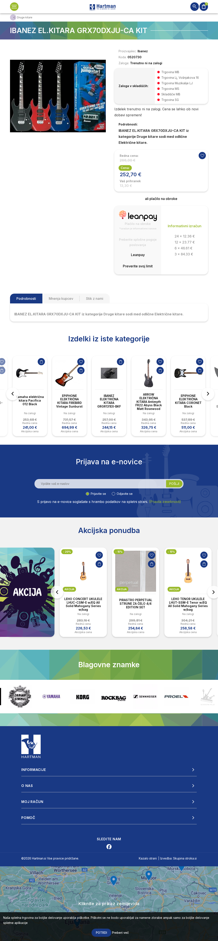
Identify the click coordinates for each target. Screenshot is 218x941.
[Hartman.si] (31, 746)
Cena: (125, 168)
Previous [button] (12, 393)
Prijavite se (98, 493)
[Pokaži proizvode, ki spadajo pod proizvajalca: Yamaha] (19, 696)
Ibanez (143, 51)
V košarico (41, 361)
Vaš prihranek (130, 181)
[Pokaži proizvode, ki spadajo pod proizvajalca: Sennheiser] (113, 696)
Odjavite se (125, 493)
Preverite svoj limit (138, 266)
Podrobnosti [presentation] (26, 298)
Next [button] (208, 393)
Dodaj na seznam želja (81, 361)
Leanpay (138, 255)
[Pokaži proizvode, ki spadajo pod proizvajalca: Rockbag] (82, 696)
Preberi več (120, 932)
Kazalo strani (148, 858)
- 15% (118, 551)
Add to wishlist (202, 155)
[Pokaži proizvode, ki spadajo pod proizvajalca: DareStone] (176, 696)
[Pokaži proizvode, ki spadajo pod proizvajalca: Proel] (145, 696)
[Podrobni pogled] (58, 95)
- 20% (67, 551)
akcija (69, 589)
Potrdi (101, 932)
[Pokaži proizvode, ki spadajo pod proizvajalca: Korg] (51, 697)
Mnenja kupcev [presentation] (61, 298)
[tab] (26, 298)
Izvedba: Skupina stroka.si (178, 858)
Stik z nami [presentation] (94, 298)
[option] (30, 396)
